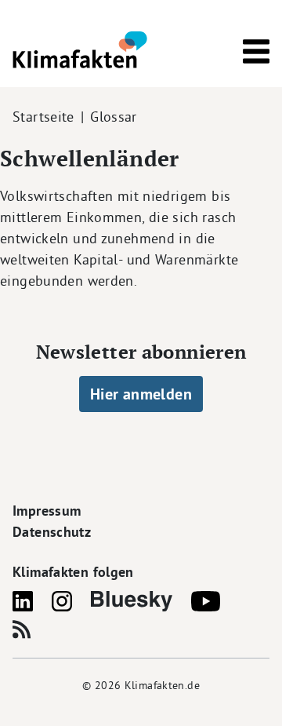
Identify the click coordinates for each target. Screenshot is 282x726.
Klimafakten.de (162, 685)
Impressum (47, 511)
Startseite (43, 117)
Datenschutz (52, 532)
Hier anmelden (141, 394)
